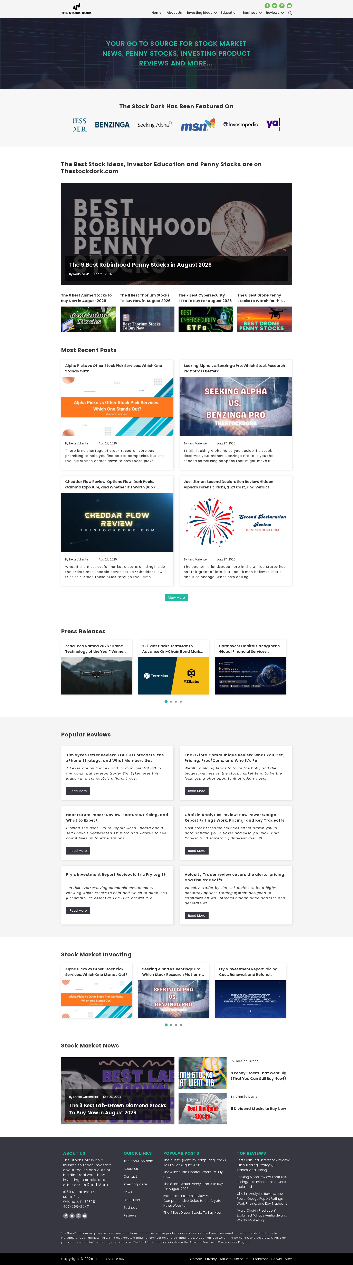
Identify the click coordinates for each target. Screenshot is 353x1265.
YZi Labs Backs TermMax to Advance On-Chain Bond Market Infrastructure (173, 648)
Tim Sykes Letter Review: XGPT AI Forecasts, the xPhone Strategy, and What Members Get (115, 757)
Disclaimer (260, 1259)
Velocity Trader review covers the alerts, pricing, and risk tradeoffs (235, 877)
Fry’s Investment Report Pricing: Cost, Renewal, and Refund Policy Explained (248, 971)
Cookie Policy (281, 1259)
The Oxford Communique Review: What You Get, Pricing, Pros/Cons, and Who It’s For (234, 757)
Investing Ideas (135, 1184)
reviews (272, 12)
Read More (78, 791)
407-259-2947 (76, 1206)
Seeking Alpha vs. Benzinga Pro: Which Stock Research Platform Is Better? (234, 368)
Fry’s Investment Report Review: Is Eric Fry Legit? (116, 874)
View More (176, 597)
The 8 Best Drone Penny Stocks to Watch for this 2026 (260, 298)
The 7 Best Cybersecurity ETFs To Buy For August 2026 (205, 298)
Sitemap (195, 1259)
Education (132, 1199)
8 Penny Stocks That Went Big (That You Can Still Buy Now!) (258, 1075)
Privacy (211, 1259)
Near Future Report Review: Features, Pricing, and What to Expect (117, 817)
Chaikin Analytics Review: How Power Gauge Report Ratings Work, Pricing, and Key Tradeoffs (234, 817)
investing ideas (199, 12)
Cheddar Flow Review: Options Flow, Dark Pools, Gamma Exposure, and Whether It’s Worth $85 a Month (110, 484)
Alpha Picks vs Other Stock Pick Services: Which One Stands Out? (113, 368)
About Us (174, 12)
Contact (130, 1176)
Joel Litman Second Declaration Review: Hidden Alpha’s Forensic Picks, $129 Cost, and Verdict (228, 484)
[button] (166, 702)
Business (130, 1207)
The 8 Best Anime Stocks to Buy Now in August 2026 (86, 298)
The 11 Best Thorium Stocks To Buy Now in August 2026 (145, 298)
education (229, 12)
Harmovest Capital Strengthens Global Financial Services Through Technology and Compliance (249, 648)
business (250, 12)
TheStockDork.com (138, 1161)
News (128, 1192)
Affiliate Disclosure (234, 1259)
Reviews (130, 1215)
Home (156, 12)
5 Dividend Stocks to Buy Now (258, 1108)
